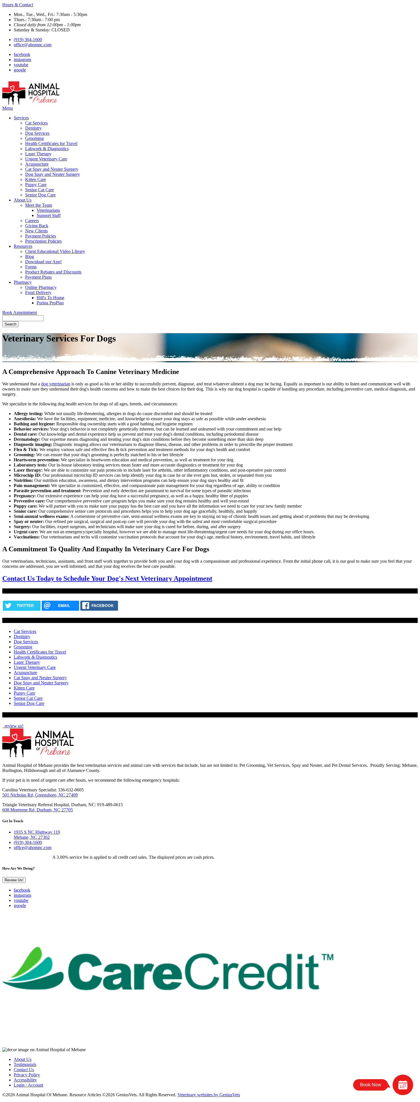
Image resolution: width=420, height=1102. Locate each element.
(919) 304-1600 (28, 39)
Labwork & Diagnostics (47, 148)
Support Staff (49, 215)
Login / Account (28, 1085)
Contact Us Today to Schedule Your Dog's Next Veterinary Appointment (107, 578)
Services (21, 117)
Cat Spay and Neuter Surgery (51, 169)
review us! (13, 725)
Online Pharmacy (41, 287)
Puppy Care (36, 184)
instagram (22, 59)
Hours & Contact (17, 4)
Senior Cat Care (39, 189)
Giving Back (36, 225)
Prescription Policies (43, 241)
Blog (29, 256)
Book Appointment (19, 312)
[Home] (30, 102)
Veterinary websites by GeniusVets (208, 1094)
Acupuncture (37, 164)
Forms (31, 266)
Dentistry (33, 128)
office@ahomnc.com (32, 44)
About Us (22, 200)
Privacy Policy (27, 1074)
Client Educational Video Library (55, 251)
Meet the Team (38, 205)
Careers (32, 220)
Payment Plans (38, 277)
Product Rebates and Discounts (53, 272)
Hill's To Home (50, 297)
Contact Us (24, 1069)
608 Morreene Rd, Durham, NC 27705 (37, 809)
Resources (23, 246)
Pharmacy (23, 282)
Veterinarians (48, 210)
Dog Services (37, 133)
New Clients (36, 230)
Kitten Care (35, 179)
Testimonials (25, 1064)
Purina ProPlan (50, 302)
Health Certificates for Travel (51, 143)
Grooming (34, 138)
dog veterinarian (55, 383)
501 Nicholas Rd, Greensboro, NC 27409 (40, 795)
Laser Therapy (38, 153)
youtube (21, 64)
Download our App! (43, 261)
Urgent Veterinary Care (46, 158)
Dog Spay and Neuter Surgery (52, 174)
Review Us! (14, 880)
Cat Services (36, 122)
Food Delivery (38, 292)
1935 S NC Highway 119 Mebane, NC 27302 (37, 835)
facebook (22, 54)
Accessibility (25, 1079)
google (20, 69)
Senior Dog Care (40, 194)
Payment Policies (40, 236)
